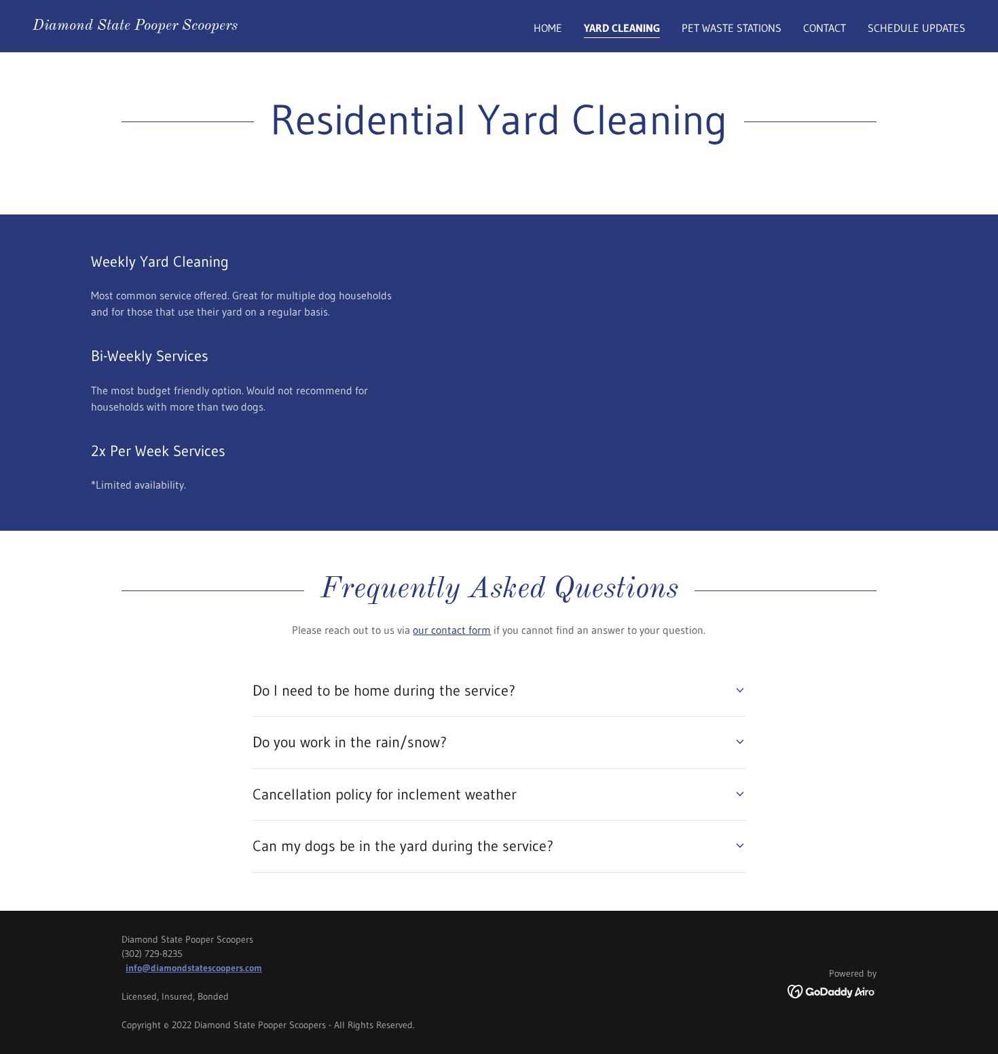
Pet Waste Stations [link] (731, 28)
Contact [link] (824, 28)
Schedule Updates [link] (916, 28)
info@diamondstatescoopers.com (194, 968)
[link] (135, 26)
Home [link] (548, 28)
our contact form (452, 630)
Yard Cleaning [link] (622, 28)
